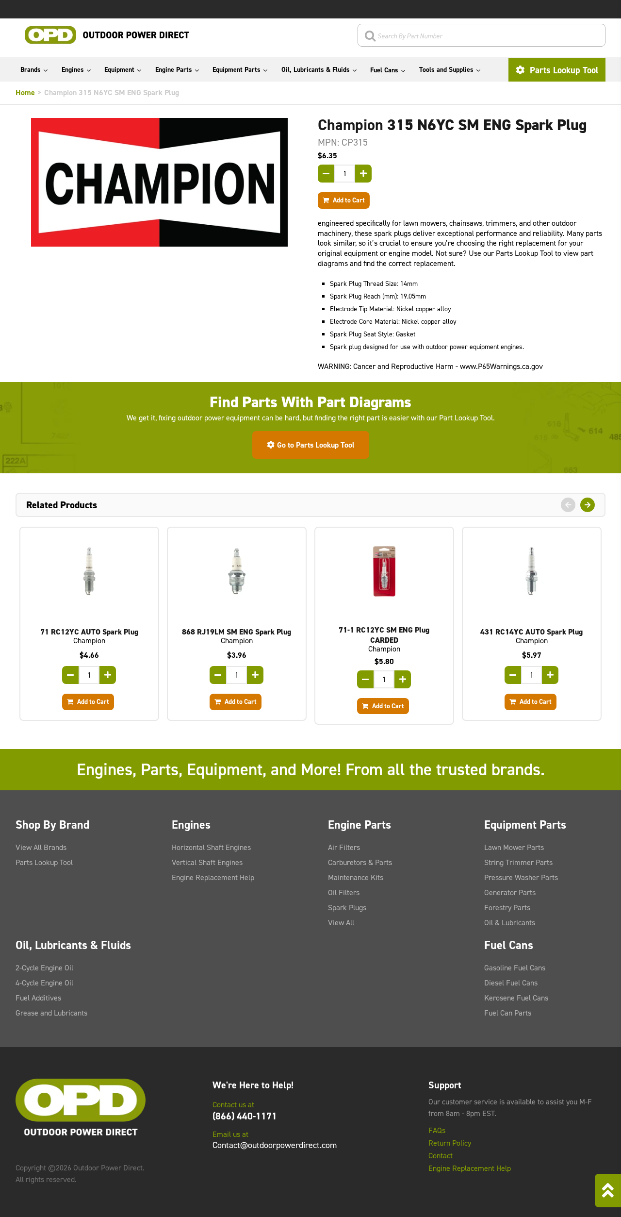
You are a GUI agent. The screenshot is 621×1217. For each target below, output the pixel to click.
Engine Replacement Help (213, 877)
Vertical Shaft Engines (207, 862)
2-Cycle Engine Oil (44, 968)
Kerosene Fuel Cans (516, 998)
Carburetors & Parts (360, 862)
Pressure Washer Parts (521, 877)
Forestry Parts (507, 907)
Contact (440, 1156)
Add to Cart (348, 200)
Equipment (119, 69)
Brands (30, 69)
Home (25, 92)
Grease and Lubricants (51, 1013)
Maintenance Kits (355, 877)
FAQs (436, 1130)
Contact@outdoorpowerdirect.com (274, 1145)
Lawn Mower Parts (514, 847)
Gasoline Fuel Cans (514, 968)
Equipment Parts (236, 69)
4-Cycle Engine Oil (44, 983)
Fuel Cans (384, 70)
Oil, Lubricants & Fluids (315, 69)
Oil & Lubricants (509, 922)
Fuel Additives (38, 998)
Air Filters (344, 847)
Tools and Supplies (446, 69)
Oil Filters (344, 892)
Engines (73, 69)
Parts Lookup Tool (562, 70)
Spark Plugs (347, 907)
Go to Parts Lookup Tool (316, 445)
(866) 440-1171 (244, 1116)
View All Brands (41, 847)
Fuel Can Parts (507, 1013)
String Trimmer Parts (518, 862)
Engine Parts (173, 69)
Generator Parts (510, 892)
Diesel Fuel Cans (511, 983)
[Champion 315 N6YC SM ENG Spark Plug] (159, 182)
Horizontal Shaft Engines (211, 847)
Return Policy (449, 1143)
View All (341, 922)
